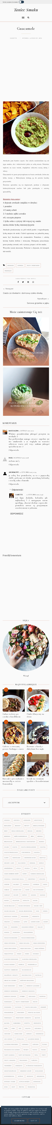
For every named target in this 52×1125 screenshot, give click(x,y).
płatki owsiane (31, 1007)
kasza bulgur (9, 905)
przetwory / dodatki (23, 1017)
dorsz (41, 863)
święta (26, 1049)
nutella (38, 975)
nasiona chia (26, 975)
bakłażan (7, 825)
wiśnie (20, 1076)
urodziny (18, 1065)
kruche (7, 921)
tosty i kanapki (10, 1060)
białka (30, 831)
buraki (41, 841)
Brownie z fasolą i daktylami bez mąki (35, 747)
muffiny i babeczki (11, 969)
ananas (7, 820)
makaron (14, 927)
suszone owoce (33, 1039)
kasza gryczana (24, 905)
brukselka (8, 841)
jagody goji (17, 889)
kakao (6, 900)
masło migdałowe (10, 937)
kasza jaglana (9, 911)
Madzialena (14, 431)
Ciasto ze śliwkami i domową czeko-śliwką (22, 293)
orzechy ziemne (10, 996)
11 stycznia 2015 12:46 (34, 495)
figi (42, 868)
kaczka (33, 895)
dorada (32, 863)
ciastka (43, 847)
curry (6, 857)
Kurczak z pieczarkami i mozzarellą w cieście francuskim (13, 781)
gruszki (42, 879)
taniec (43, 1049)
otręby (22, 996)
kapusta (26, 900)
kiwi (37, 911)
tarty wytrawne (24, 1055)
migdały (36, 953)
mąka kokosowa (39, 943)
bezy (6, 831)
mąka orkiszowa (10, 948)
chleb (6, 847)
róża (6, 1028)
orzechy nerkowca (11, 991)
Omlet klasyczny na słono (35, 715)
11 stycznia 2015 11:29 (28, 472)
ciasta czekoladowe (28, 847)
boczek (39, 831)
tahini (34, 1049)
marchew (16, 932)
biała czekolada (18, 831)
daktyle (43, 857)
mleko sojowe (9, 964)
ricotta (27, 1023)
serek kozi (18, 1033)
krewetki (35, 916)
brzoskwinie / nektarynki (25, 841)
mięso (19, 953)
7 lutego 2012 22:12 (26, 431)
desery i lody (9, 863)
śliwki (44, 1044)
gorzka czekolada (37, 873)
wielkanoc (39, 1071)
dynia (19, 868)
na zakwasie (26, 969)
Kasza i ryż (38, 905)
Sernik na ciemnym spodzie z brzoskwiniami (38, 780)
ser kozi (7, 1033)
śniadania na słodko (12, 1049)
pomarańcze (8, 1012)
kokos (45, 911)
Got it (34, 1121)
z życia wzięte (24, 1081)
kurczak (17, 921)
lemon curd (35, 921)
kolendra (24, 916)
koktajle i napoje (10, 916)
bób (32, 836)
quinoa (6, 1023)
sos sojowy (8, 1039)
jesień (16, 895)
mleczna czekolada (29, 959)
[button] (12, 16)
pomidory (20, 1012)
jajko (27, 889)
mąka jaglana (24, 943)
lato (25, 921)
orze (21, 985)
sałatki (28, 1028)
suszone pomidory (11, 1044)
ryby (13, 1028)
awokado (10, 265)
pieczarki (7, 1007)
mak (5, 927)
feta (35, 868)
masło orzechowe (28, 937)
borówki (7, 836)
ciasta (14, 847)
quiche (37, 1017)
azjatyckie (38, 820)
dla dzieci (22, 863)
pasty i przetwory (33, 265)
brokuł (40, 836)
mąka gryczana (9, 943)
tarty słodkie (9, 1055)
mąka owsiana (25, 948)
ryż (20, 1028)
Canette (19, 495)
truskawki (23, 1060)
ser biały (38, 1028)
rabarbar (16, 1023)
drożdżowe (8, 868)
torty (44, 1055)
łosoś (46, 921)
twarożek (7, 1065)
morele (21, 964)
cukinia (37, 852)
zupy (13, 1087)
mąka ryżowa (39, 948)
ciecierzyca (26, 852)
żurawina (31, 1087)
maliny (40, 927)
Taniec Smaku (26, 9)
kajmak (42, 895)
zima (6, 1087)
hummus (26, 884)
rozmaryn (37, 1023)
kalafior (16, 900)
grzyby (6, 884)
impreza (20, 265)
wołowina (40, 1076)
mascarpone (28, 932)
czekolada (16, 857)
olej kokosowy (9, 985)
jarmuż (7, 895)
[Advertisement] (26, 72)
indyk (45, 884)
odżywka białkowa (27, 980)
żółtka (21, 1087)
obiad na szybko (10, 980)
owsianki (32, 996)
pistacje (18, 1007)
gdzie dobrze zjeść (11, 873)
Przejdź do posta (26, 361)
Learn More (19, 1121)
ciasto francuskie (11, 852)
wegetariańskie (10, 1071)
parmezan (8, 1001)
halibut (16, 884)
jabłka (6, 889)
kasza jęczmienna (25, 911)
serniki (29, 1033)
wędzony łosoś (25, 1071)
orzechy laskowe (33, 985)
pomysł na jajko (34, 1012)
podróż (43, 1007)
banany (18, 825)
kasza (35, 900)
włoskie (30, 1076)
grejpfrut (31, 879)
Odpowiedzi (17, 490)
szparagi (25, 1044)
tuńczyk (34, 1060)
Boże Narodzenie (20, 836)
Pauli (11, 458)
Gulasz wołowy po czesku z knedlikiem (11, 715)
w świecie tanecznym (34, 1065)
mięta (27, 953)
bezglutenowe (38, 825)
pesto (35, 1001)
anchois (17, 820)
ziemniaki (37, 1081)
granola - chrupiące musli (14, 879)
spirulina (20, 1039)
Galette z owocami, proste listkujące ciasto (13, 747)
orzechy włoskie (28, 991)
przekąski (8, 270)
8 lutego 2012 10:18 (21, 458)
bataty (26, 825)
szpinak (35, 1044)
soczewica (39, 1033)
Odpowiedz (14, 450)
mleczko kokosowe (11, 959)
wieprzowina (9, 1076)
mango (6, 932)
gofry (25, 873)
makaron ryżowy (28, 927)
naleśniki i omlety (11, 975)
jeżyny (24, 895)
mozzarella (32, 964)
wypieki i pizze (9, 1081)
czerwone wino (30, 857)
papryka (43, 996)
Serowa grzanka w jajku (38, 303)
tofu (36, 1055)
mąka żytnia (8, 953)
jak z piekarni (38, 889)
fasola (27, 868)
